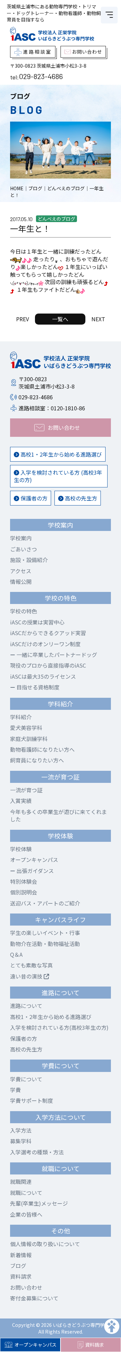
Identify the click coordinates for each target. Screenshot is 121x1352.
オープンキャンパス (35, 1344)
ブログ (18, 1266)
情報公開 (21, 582)
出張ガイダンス (34, 871)
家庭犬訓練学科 (29, 739)
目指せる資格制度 (37, 687)
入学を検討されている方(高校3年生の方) (59, 1027)
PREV (22, 319)
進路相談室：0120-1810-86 (51, 408)
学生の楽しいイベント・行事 (45, 933)
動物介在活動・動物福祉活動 (45, 944)
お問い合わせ (26, 1287)
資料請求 (94, 1344)
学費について (26, 1079)
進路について (26, 1006)
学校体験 (21, 849)
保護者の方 (33, 498)
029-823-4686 (41, 76)
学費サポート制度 (31, 1100)
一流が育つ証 (26, 790)
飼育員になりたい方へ (37, 760)
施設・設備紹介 (29, 560)
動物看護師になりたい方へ (42, 749)
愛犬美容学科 (26, 728)
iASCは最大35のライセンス (43, 676)
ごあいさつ (23, 549)
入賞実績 (21, 801)
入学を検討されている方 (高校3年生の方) (58, 476)
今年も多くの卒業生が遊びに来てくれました (58, 815)
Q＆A (16, 954)
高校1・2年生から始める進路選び (60, 454)
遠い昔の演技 (27, 976)
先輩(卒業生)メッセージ (39, 1203)
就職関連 (21, 1181)
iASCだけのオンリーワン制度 (45, 644)
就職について (26, 1193)
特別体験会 (23, 881)
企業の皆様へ (26, 1214)
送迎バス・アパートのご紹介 (45, 903)
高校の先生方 (80, 498)
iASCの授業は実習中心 (37, 622)
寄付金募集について (34, 1298)
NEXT (98, 319)
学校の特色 (23, 611)
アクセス (20, 571)
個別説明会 (23, 892)
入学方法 (21, 1130)
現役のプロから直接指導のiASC (48, 665)
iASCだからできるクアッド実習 (48, 633)
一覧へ (60, 319)
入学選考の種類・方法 (37, 1152)
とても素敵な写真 (31, 965)
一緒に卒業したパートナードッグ (56, 655)
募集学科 (21, 1141)
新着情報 (21, 1255)
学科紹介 (21, 717)
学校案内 (21, 538)
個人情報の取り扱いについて (45, 1244)
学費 (15, 1090)
